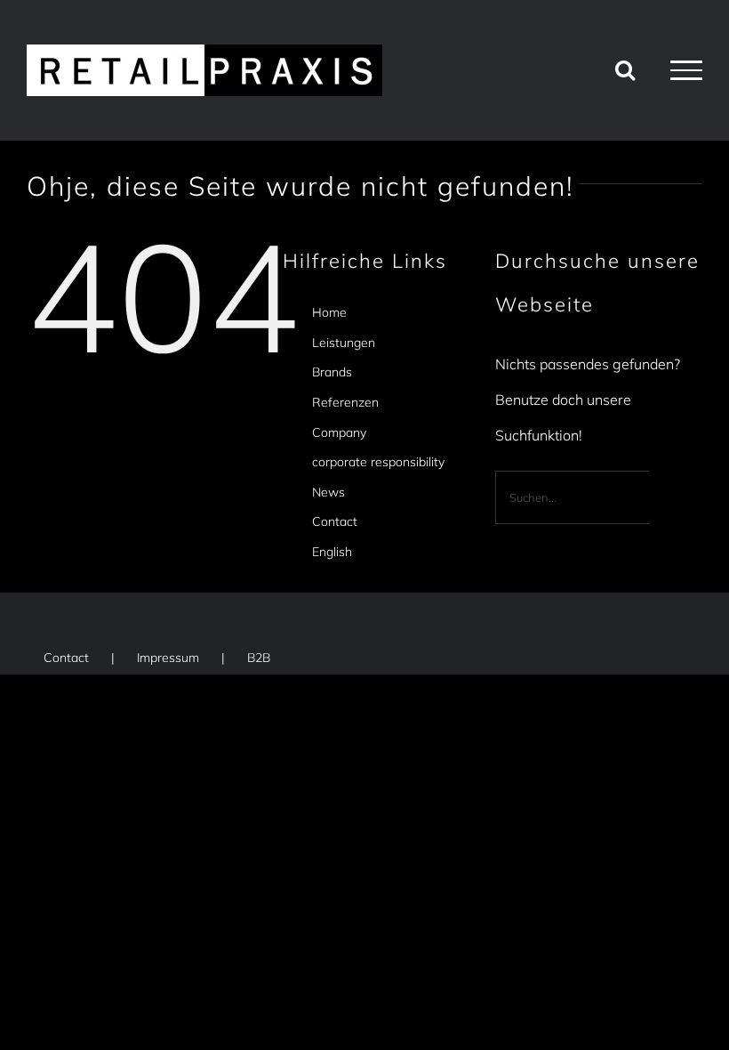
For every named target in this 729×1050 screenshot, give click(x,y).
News (328, 492)
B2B (258, 658)
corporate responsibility (378, 462)
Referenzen (345, 402)
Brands (332, 372)
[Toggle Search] (625, 69)
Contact (334, 521)
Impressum (168, 658)
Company (339, 432)
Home (329, 312)
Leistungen (343, 343)
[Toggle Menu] (686, 70)
